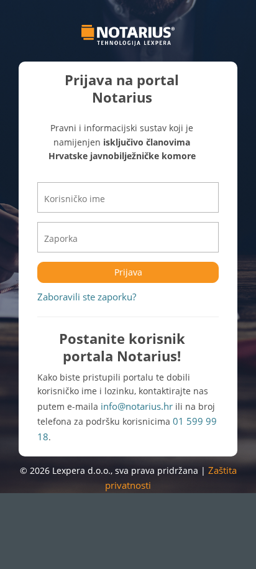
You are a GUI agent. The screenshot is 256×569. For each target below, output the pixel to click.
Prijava (128, 272)
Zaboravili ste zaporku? (86, 296)
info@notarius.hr (137, 406)
